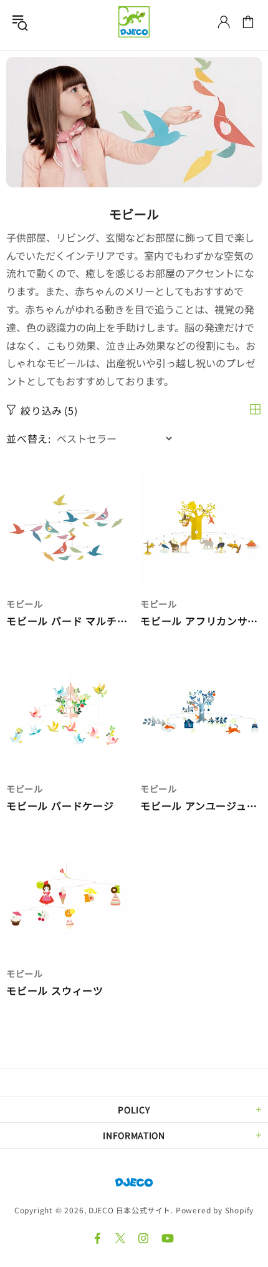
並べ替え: (28, 438)
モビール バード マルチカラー (67, 621)
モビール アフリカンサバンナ (201, 621)
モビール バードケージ (60, 805)
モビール (24, 603)
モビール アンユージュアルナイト (201, 805)
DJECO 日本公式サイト (134, 21)
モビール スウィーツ (54, 990)
